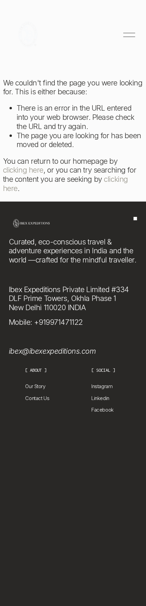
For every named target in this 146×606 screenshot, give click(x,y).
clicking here (23, 169)
